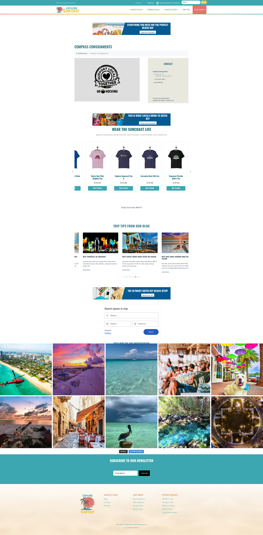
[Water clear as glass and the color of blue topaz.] (184, 422)
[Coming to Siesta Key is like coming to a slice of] (184, 369)
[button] (190, 171)
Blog (106, 499)
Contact (138, 3)
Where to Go (167, 499)
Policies (107, 506)
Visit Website (158, 82)
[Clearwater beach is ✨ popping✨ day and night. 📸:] (26, 422)
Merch (199, 10)
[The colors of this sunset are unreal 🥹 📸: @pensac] (79, 369)
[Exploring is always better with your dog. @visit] (237, 369)
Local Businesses (169, 512)
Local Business (81, 53)
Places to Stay (168, 506)
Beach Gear (138, 509)
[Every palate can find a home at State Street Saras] (79, 422)
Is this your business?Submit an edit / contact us (163, 99)
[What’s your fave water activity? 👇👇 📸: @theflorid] (131, 369)
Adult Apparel (139, 499)
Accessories (138, 506)
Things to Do (167, 502)
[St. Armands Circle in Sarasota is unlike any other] (237, 422)
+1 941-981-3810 (159, 79)
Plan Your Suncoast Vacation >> (66, 3)
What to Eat (167, 509)
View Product (92, 188)
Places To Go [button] (136, 10)
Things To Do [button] (153, 10)
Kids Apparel (138, 502)
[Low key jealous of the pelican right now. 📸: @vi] (131, 422)
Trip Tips (186, 10)
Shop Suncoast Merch (131, 207)
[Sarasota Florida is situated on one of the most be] (26, 369)
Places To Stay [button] (171, 10)
